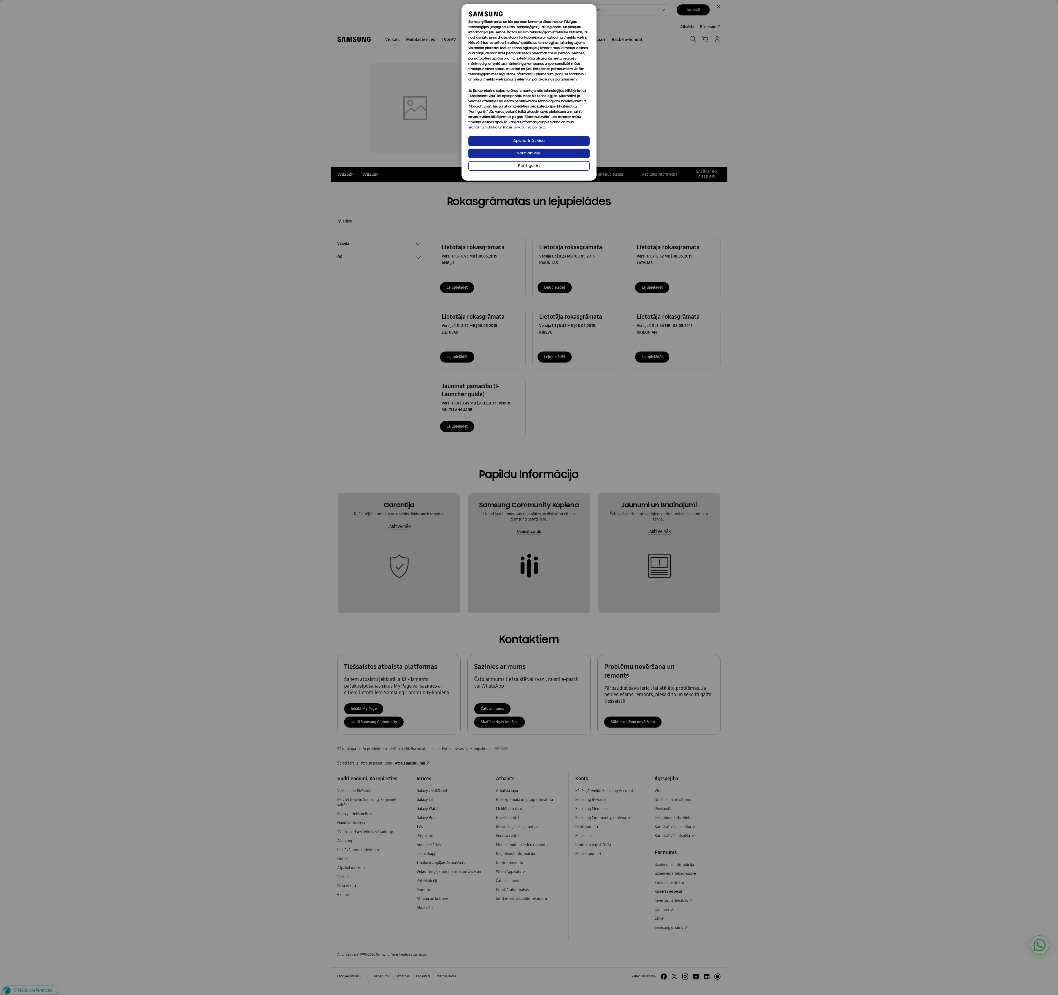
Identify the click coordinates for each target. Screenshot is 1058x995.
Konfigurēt (529, 166)
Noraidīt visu (529, 153)
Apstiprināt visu (529, 141)
